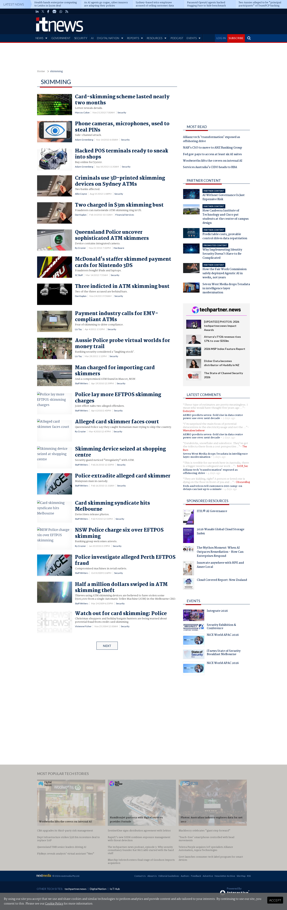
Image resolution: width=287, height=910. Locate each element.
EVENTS (192, 38)
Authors (185, 875)
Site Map (241, 875)
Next (107, 646)
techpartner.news (75, 888)
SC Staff (79, 275)
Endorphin (189, 411)
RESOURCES (154, 38)
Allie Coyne (81, 193)
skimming (56, 71)
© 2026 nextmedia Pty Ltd (65, 875)
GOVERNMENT (60, 38)
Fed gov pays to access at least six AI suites (212, 154)
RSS (249, 875)
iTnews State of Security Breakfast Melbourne (224, 653)
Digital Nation (98, 888)
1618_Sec (242, 466)
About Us (152, 875)
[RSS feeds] (67, 11)
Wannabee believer (194, 430)
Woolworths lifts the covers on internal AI (212, 161)
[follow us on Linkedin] (37, 11)
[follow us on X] (43, 11)
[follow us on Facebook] (48, 11)
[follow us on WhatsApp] (61, 11)
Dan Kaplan (80, 214)
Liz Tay (78, 329)
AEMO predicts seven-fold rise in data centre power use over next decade (213, 416)
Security (122, 112)
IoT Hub (115, 888)
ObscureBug (243, 482)
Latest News (13, 4)
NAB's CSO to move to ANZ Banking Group (212, 148)
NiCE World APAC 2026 (223, 635)
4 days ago (214, 473)
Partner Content (204, 180)
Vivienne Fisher (83, 626)
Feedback (196, 875)
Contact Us (140, 875)
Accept (275, 900)
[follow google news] (54, 11)
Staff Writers (81, 383)
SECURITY (80, 38)
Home (41, 71)
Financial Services (124, 214)
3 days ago (219, 457)
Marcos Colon (82, 112)
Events (193, 601)
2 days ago (229, 418)
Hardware (119, 247)
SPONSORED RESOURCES (207, 501)
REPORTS (133, 38)
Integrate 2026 (217, 611)
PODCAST (176, 38)
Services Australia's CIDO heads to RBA (210, 167)
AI (92, 38)
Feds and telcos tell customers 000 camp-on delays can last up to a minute (212, 487)
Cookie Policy (54, 903)
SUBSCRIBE (236, 38)
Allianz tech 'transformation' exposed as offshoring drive (211, 139)
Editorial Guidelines (169, 875)
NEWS (39, 38)
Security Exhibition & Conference (221, 627)
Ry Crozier (80, 247)
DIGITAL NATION (108, 38)
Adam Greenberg (84, 139)
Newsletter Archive (225, 875)
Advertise (208, 875)
